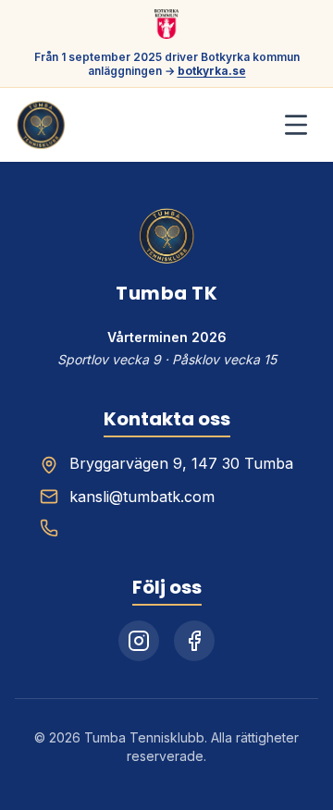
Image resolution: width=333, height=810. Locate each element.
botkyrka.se (212, 71)
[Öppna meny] (296, 125)
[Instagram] (138, 640)
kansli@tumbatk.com (142, 496)
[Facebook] (194, 640)
